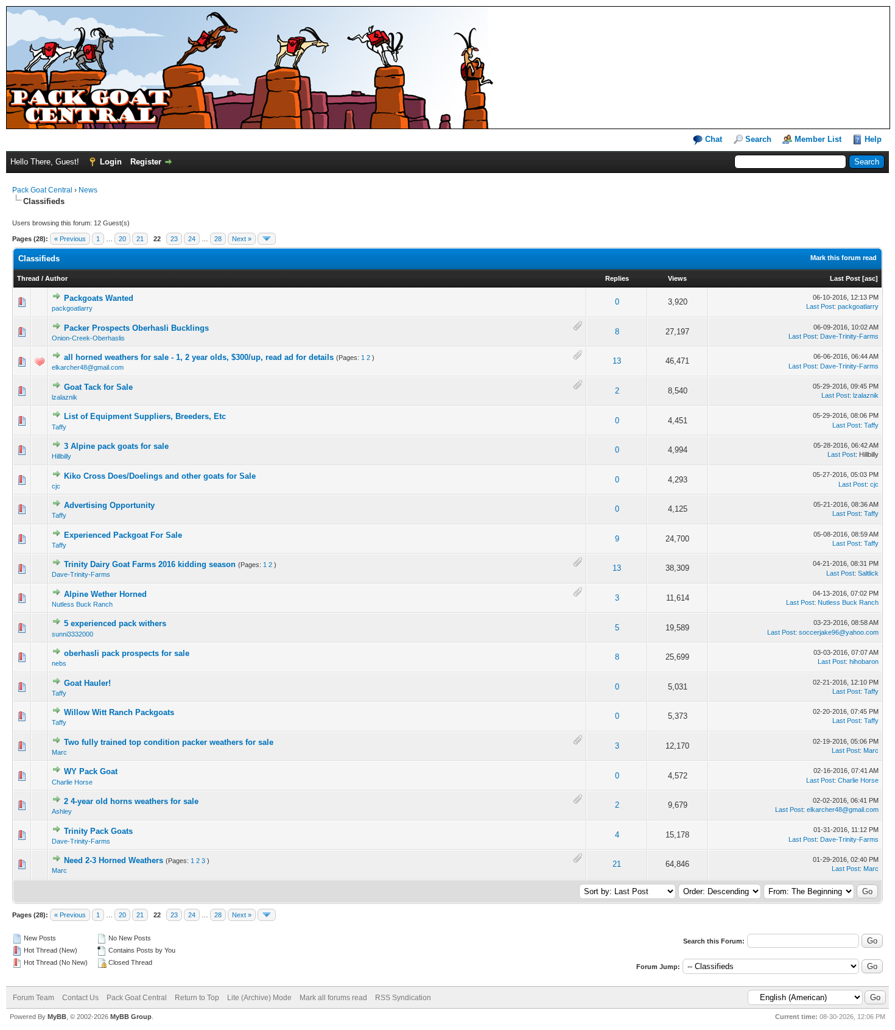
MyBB (56, 1016)
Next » (241, 238)
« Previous (70, 238)
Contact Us (80, 997)
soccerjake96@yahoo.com (839, 632)
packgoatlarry (72, 308)
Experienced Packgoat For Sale (123, 535)
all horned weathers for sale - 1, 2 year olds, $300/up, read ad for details (199, 357)
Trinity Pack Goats (98, 831)
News (88, 190)
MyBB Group (131, 1016)
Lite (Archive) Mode (259, 997)
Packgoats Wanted (98, 298)
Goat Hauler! (87, 683)
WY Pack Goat (91, 771)
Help (873, 139)
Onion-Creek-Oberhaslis (88, 338)
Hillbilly (61, 456)
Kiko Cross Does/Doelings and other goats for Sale (160, 476)
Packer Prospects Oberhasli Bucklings (136, 328)
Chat (712, 139)
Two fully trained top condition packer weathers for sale (168, 742)
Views (677, 278)
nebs (59, 663)
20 (122, 238)
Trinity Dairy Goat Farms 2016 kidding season (150, 564)
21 (140, 238)
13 (616, 360)
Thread (28, 278)
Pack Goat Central (42, 190)
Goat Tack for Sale (98, 387)
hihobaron (864, 661)
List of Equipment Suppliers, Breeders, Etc (145, 416)
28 (218, 238)
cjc (56, 486)
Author (56, 278)
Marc (59, 752)
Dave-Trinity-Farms (849, 336)
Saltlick (868, 573)
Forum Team (33, 997)
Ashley (62, 811)
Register (145, 161)
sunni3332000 (72, 634)
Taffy (59, 427)
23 (174, 238)
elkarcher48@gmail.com (88, 367)
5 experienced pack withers (115, 623)
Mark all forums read (333, 997)
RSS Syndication (403, 997)
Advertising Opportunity (109, 505)
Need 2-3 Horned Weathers (113, 860)
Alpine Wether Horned (105, 594)
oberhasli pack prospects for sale (126, 653)
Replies (617, 278)
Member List (818, 139)
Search (758, 139)
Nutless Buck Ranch (82, 604)
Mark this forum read (843, 257)
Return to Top (197, 997)
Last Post (845, 278)
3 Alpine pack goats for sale (116, 446)
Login (111, 161)
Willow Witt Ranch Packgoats (119, 712)
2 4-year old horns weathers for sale (131, 801)
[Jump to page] (267, 239)
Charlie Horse (72, 782)
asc (870, 278)
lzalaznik (64, 397)
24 (191, 238)
